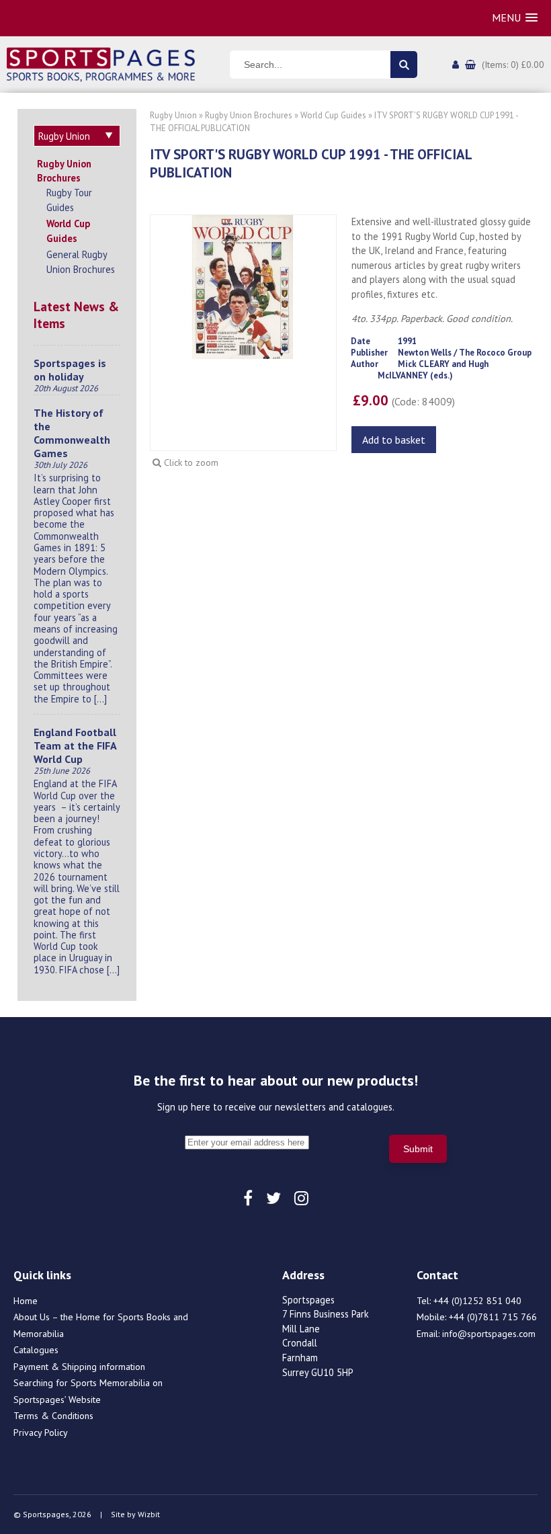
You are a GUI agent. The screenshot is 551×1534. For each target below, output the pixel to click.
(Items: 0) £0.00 (513, 64)
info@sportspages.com (489, 1334)
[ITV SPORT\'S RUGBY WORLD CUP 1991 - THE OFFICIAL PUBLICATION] (243, 285)
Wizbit (149, 1514)
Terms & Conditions (53, 1416)
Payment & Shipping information (79, 1367)
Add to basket (393, 439)
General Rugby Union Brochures (80, 262)
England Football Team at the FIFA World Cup (75, 745)
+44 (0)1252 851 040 (477, 1301)
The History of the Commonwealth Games (72, 433)
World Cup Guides (68, 231)
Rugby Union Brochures (64, 171)
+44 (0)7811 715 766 (493, 1317)
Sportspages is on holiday (70, 369)
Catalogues (35, 1350)
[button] (514, 18)
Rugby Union (173, 115)
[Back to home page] (101, 63)
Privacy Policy (40, 1432)
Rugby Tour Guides (69, 200)
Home (25, 1301)
